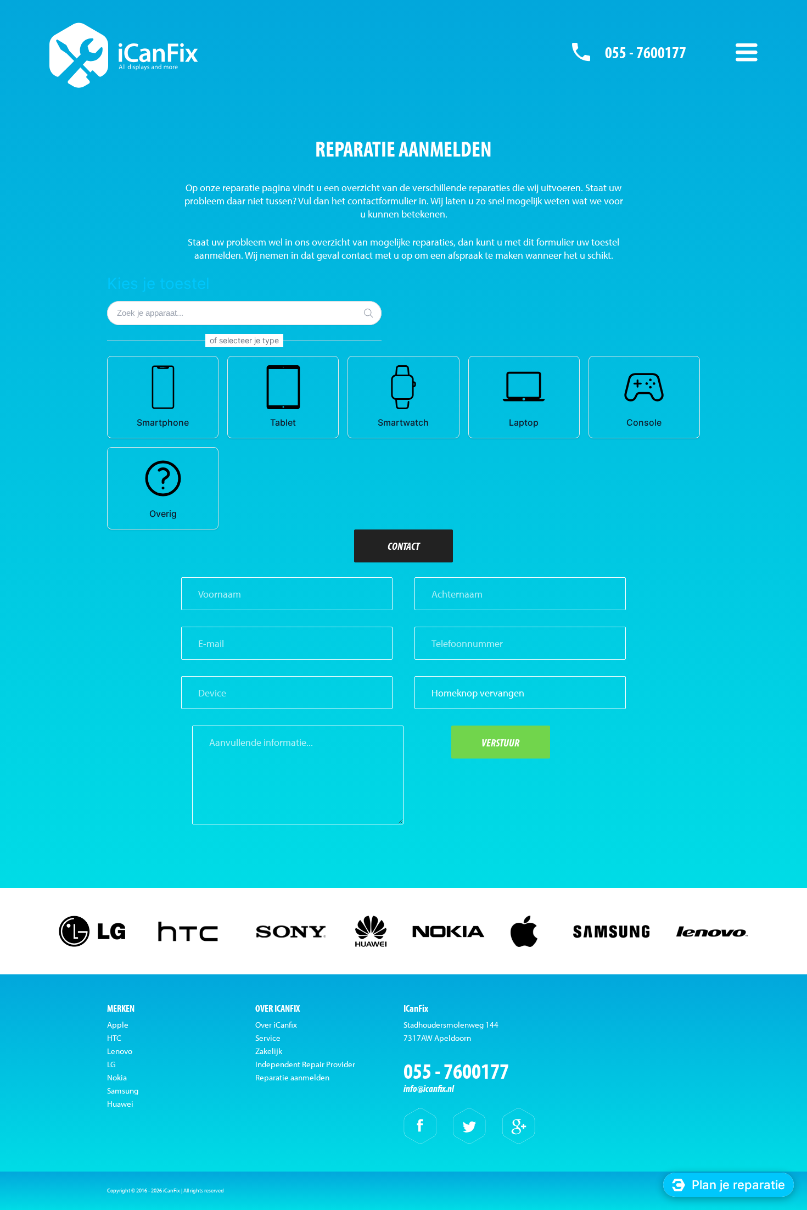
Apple (117, 1024)
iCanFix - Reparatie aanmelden (123, 55)
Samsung (122, 1090)
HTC (114, 1038)
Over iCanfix (276, 1024)
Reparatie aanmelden (292, 1077)
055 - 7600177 (645, 52)
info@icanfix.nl (429, 1088)
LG (111, 1064)
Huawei (120, 1104)
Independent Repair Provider (305, 1064)
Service (268, 1038)
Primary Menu (746, 52)
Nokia (117, 1077)
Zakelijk (268, 1051)
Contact (403, 546)
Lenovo (119, 1051)
